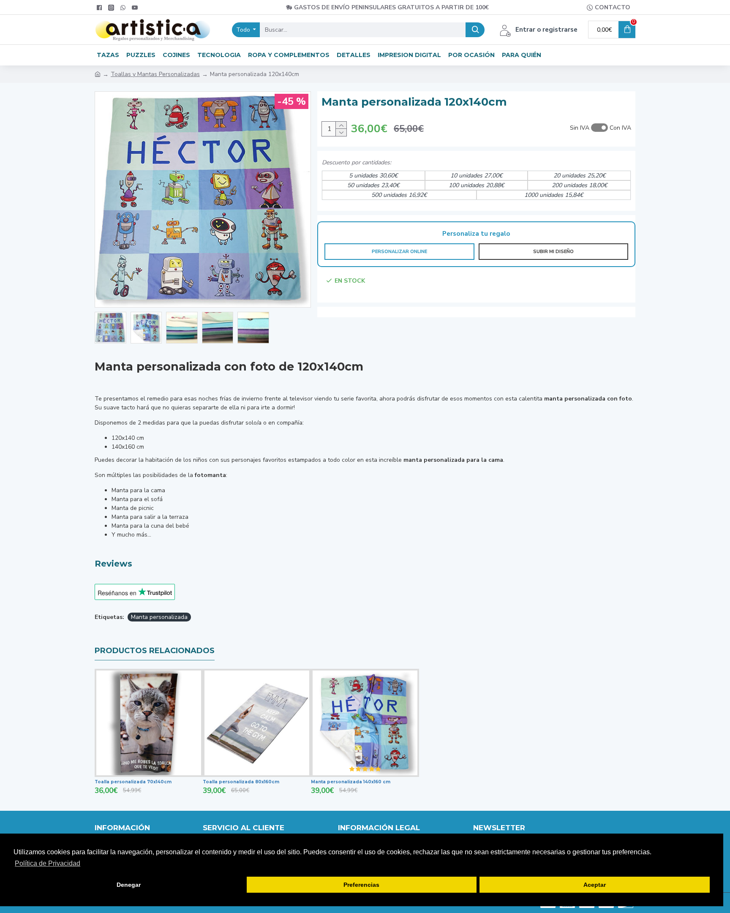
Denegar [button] (129, 884)
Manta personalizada (159, 617)
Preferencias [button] (361, 884)
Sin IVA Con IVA (600, 128)
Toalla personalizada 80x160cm (241, 782)
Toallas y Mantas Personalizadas (155, 74)
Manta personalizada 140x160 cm (350, 782)
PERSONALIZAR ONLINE (399, 251)
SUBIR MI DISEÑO (553, 251)
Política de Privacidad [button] (47, 863)
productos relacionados (155, 650)
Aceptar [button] (594, 884)
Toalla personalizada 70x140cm (133, 782)
